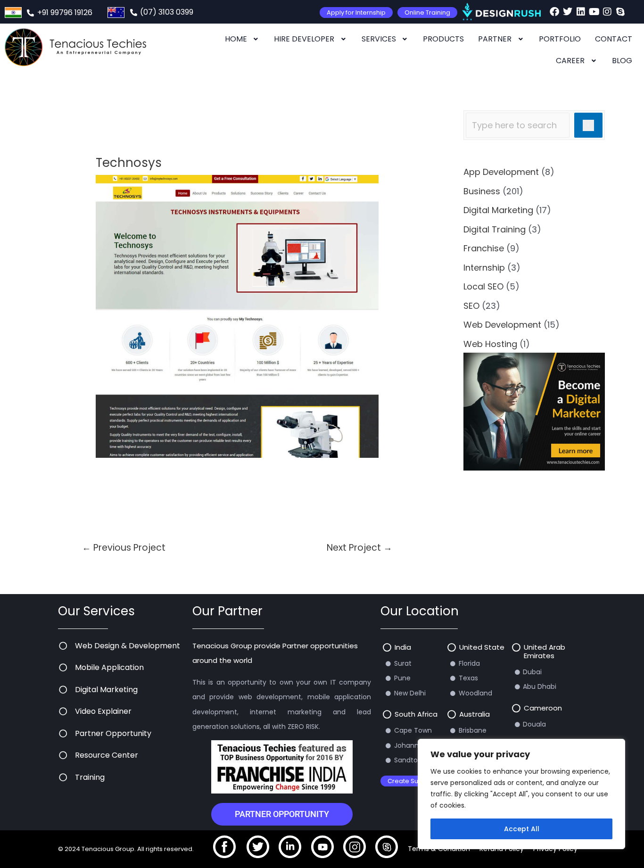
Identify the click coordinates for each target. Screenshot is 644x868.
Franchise (483, 248)
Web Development (502, 325)
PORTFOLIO (560, 38)
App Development (501, 172)
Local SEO (483, 286)
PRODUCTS (443, 38)
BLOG (622, 60)
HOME (236, 38)
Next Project (359, 547)
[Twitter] (567, 12)
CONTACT (613, 38)
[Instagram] (607, 12)
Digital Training (494, 229)
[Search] (588, 125)
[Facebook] (554, 12)
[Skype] (620, 12)
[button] (242, 39)
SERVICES (379, 38)
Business (481, 191)
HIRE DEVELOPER (304, 38)
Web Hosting (490, 344)
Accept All (521, 829)
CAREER (570, 60)
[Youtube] (594, 12)
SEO (471, 306)
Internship (484, 267)
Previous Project (123, 547)
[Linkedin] (581, 12)
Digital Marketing (498, 210)
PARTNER (495, 38)
